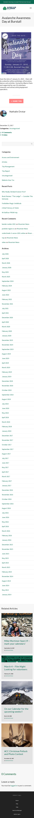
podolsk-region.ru (8, 229)
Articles (4, 162)
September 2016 (7, 504)
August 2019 (6, 354)
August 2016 (6, 508)
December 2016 (7, 490)
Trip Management (8, 166)
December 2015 (7, 545)
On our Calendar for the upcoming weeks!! (16, 710)
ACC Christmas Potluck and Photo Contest (15, 752)
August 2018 (6, 399)
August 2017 (6, 454)
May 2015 (5, 558)
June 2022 (5, 295)
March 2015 (6, 567)
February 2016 (7, 535)
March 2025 (6, 277)
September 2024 (7, 281)
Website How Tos (8, 180)
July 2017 (5, 458)
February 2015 (7, 572)
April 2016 (5, 526)
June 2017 (5, 463)
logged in (13, 786)
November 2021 (7, 304)
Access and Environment (10, 157)
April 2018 (5, 417)
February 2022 (7, 299)
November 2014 (7, 576)
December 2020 (7, 317)
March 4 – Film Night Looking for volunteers (15, 668)
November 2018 (7, 386)
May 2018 (5, 413)
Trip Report (6, 171)
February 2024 (7, 286)
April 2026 (5, 258)
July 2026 (5, 254)
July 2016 (5, 513)
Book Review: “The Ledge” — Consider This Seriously (17, 197)
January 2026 (6, 267)
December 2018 (7, 381)
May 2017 (5, 467)
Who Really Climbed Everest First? (14, 192)
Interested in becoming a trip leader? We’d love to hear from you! (17, 2)
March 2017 (6, 476)
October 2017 (6, 445)
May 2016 (5, 522)
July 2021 (5, 308)
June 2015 (5, 554)
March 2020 (6, 326)
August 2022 (6, 290)
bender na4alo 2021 (9, 224)
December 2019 (7, 340)
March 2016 (6, 531)
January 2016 (6, 540)
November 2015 (7, 549)
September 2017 (7, 449)
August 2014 (6, 581)
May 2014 (5, 590)
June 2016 (5, 517)
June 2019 (5, 358)
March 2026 (6, 263)
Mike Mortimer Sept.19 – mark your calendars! (17, 642)
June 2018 (5, 408)
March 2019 (6, 367)
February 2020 (7, 331)
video (4, 242)
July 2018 (5, 404)
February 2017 (7, 481)
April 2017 (5, 472)
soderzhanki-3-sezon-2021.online (13, 233)
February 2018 (7, 426)
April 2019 (5, 363)
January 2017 (6, 485)
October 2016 (6, 499)
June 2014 (5, 585)
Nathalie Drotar (9, 650)
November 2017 (7, 440)
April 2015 (5, 563)
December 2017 (7, 436)
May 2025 (5, 272)
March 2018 (6, 422)
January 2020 (6, 336)
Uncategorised (14, 128)
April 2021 (5, 313)
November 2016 (7, 495)
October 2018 (6, 390)
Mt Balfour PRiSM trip (9, 212)
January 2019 (6, 376)
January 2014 (6, 594)
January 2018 (6, 431)
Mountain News (23, 224)
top (3, 238)
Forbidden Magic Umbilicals (11, 203)
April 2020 (5, 322)
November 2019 (7, 345)
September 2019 (7, 349)
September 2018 (7, 395)
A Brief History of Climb (10, 208)
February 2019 (7, 372)
